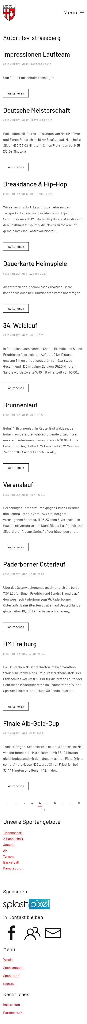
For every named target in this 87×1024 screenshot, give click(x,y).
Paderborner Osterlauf (34, 564)
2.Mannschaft (13, 838)
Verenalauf (18, 484)
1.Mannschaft (13, 833)
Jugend (9, 844)
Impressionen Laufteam (36, 54)
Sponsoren (11, 975)
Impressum (11, 1004)
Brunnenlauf (20, 405)
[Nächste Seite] (43, 809)
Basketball (11, 862)
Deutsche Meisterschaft (36, 110)
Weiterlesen (16, 93)
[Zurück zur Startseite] (9, 12)
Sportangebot (13, 967)
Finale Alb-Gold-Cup (31, 723)
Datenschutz (12, 1012)
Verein (8, 959)
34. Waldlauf (20, 325)
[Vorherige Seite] (8, 802)
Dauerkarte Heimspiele (35, 263)
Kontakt (9, 984)
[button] (73, 12)
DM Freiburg (20, 644)
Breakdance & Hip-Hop (35, 184)
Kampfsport (12, 868)
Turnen (8, 856)
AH (5, 850)
